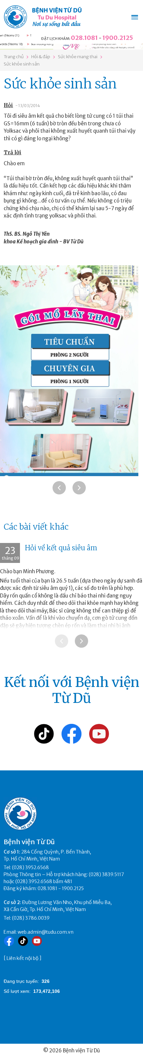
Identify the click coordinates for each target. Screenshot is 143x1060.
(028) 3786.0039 (31, 918)
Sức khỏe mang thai (77, 57)
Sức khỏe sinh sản (22, 64)
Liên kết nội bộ (23, 958)
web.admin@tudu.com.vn (45, 932)
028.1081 (84, 38)
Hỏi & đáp (40, 57)
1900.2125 (117, 38)
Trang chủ (14, 57)
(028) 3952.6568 (30, 867)
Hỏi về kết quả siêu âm (61, 548)
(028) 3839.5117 (106, 874)
